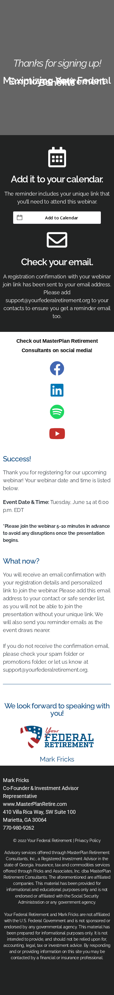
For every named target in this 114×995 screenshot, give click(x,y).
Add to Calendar (61, 218)
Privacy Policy (88, 840)
